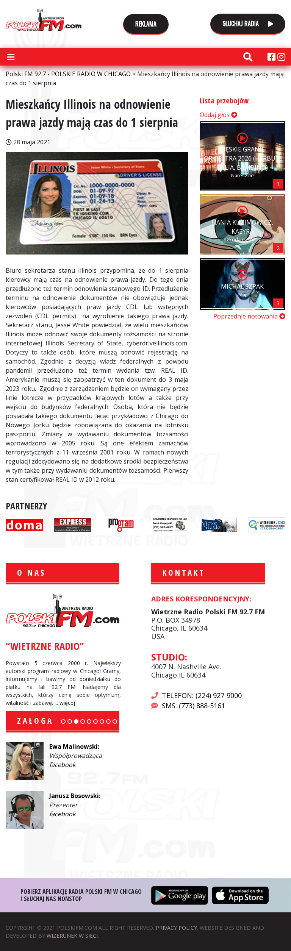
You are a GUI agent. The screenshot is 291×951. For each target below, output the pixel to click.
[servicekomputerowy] (169, 524)
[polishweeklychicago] (121, 524)
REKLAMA (145, 23)
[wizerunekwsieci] (266, 524)
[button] (63, 721)
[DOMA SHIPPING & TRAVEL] (24, 524)
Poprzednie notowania (246, 316)
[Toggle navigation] (10, 56)
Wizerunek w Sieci (72, 935)
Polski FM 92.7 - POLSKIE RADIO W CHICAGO (43, 20)
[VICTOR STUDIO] (218, 524)
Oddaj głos (215, 115)
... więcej (65, 702)
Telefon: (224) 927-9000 (202, 695)
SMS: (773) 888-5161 (193, 705)
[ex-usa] (72, 524)
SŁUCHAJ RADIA (241, 23)
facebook (62, 764)
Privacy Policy (176, 927)
